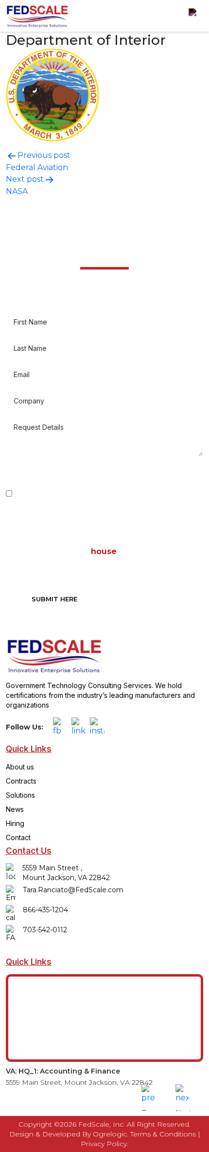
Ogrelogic (110, 1134)
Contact (18, 837)
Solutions (20, 795)
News (15, 809)
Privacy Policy (104, 1143)
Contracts (21, 781)
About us (20, 767)
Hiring (15, 823)
